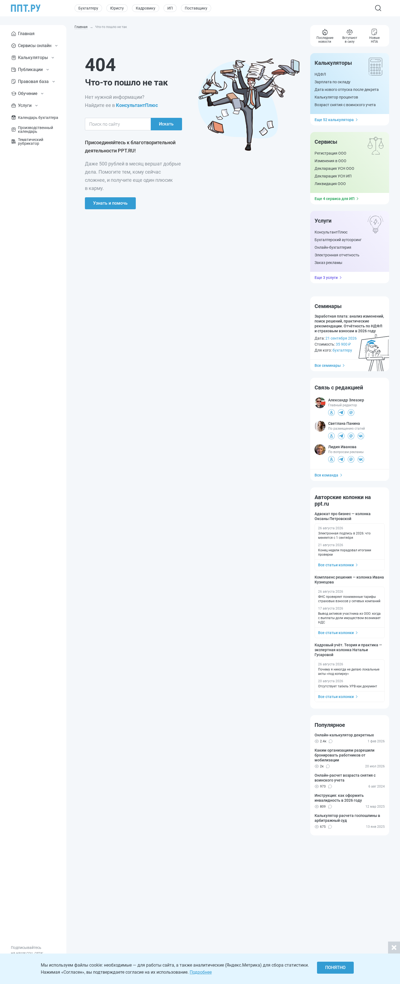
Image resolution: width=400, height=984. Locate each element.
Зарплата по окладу (332, 82)
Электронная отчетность (337, 255)
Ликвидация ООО (330, 184)
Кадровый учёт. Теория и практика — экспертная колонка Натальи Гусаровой (348, 650)
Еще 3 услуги (326, 277)
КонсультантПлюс (137, 105)
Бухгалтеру (88, 8)
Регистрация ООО (330, 153)
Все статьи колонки (336, 565)
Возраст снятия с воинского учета (345, 105)
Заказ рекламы (328, 262)
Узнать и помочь (110, 203)
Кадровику (145, 8)
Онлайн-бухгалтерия (333, 247)
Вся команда (326, 475)
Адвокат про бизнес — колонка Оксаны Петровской (343, 516)
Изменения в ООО (330, 161)
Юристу (117, 8)
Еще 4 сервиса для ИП (335, 198)
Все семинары (328, 365)
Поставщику (196, 8)
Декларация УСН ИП (333, 176)
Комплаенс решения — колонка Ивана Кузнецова (349, 579)
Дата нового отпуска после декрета (347, 89)
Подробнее (201, 972)
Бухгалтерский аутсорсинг (338, 240)
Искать (166, 124)
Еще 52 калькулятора (334, 120)
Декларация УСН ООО (334, 168)
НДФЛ (320, 74)
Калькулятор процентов (336, 97)
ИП (170, 8)
